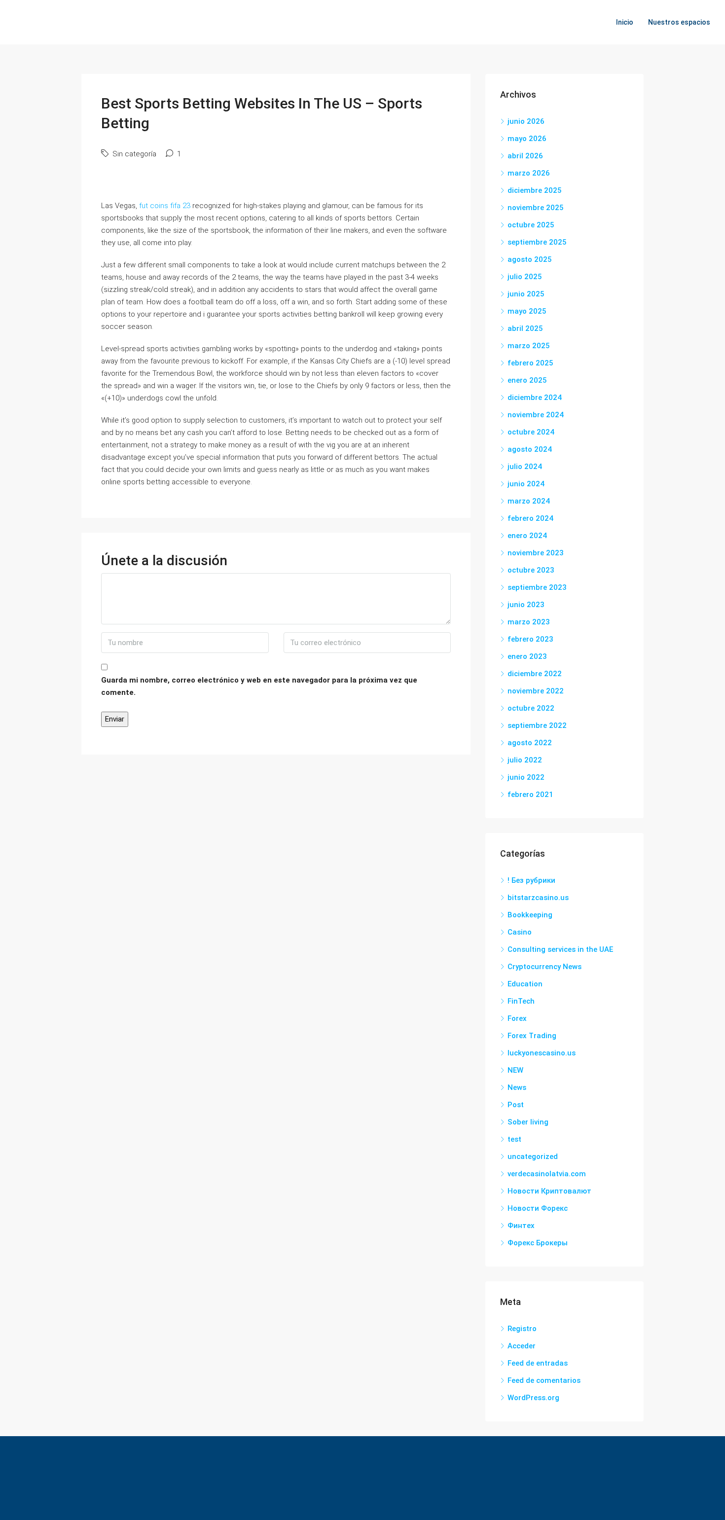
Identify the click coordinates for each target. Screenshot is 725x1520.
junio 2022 (526, 777)
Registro (522, 1328)
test (514, 1139)
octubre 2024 (531, 432)
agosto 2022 (530, 742)
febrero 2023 (530, 639)
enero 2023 (527, 656)
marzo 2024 (529, 501)
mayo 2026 (527, 138)
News (517, 1087)
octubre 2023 (531, 570)
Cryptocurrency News (544, 966)
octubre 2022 (531, 708)
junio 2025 (526, 294)
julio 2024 (525, 466)
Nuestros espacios (679, 22)
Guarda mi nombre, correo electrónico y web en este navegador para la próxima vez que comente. (259, 686)
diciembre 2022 (535, 673)
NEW (515, 1070)
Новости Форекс (538, 1208)
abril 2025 (525, 328)
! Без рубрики (531, 880)
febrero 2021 (530, 794)
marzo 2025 (529, 345)
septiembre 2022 (537, 725)
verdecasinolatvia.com (547, 1173)
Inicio (624, 22)
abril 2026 (525, 155)
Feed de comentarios (544, 1380)
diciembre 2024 (535, 397)
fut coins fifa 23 (164, 205)
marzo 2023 (529, 621)
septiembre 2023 (537, 587)
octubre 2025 (531, 224)
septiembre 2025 (537, 242)
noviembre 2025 (536, 207)
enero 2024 (527, 535)
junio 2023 (526, 604)
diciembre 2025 (535, 190)
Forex (517, 1018)
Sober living (528, 1122)
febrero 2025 (530, 363)
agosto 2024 (530, 449)
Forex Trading (532, 1035)
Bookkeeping (530, 914)
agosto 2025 (530, 259)
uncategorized (533, 1156)
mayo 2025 (527, 311)
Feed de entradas (538, 1363)
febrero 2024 (530, 518)
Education (525, 983)
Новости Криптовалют (549, 1191)
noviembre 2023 (536, 552)
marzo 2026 (529, 173)
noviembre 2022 (536, 691)
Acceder (522, 1345)
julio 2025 (525, 276)
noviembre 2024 (536, 414)
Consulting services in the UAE (560, 949)
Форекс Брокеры (538, 1242)
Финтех (521, 1225)
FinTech (521, 1001)
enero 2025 (527, 380)
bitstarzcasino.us (538, 897)
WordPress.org (533, 1397)
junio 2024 (526, 483)
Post (516, 1104)
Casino (520, 932)
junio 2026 (526, 121)
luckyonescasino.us (542, 1053)
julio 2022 (525, 760)
